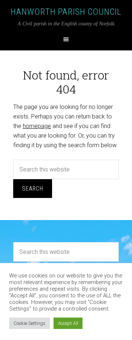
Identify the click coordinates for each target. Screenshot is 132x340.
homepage (37, 126)
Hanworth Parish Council (66, 12)
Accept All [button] (68, 323)
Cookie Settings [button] (29, 323)
